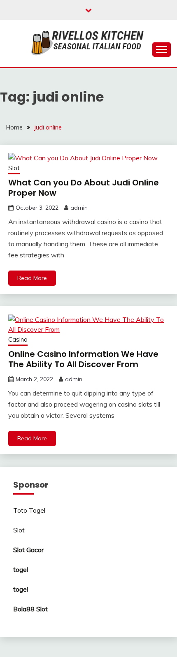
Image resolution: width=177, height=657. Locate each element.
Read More (32, 278)
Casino (18, 339)
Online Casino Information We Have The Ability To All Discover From (83, 359)
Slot (14, 168)
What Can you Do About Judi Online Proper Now (83, 188)
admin (79, 207)
